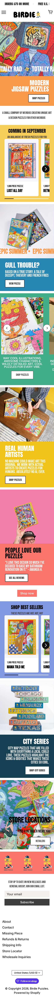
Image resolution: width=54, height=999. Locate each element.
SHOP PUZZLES (38, 98)
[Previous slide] (7, 328)
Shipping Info (11, 945)
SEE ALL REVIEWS (16, 578)
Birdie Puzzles (39, 988)
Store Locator (12, 951)
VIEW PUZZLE (15, 283)
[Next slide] (47, 328)
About (6, 921)
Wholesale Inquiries (16, 957)
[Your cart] (50, 12)
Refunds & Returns (15, 939)
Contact (8, 927)
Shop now (27, 593)
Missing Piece (12, 933)
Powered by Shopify (27, 992)
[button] (8, 169)
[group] (21, 167)
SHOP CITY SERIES (37, 770)
